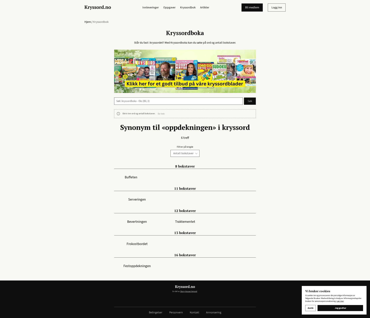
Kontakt (194, 312)
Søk (250, 101)
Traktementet (185, 221)
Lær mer (340, 301)
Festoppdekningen (137, 266)
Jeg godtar (340, 308)
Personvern (176, 312)
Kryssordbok (188, 7)
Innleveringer (150, 7)
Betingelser (155, 312)
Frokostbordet (137, 243)
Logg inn (276, 7)
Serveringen (137, 199)
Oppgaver (169, 7)
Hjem (87, 22)
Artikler (204, 7)
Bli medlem (252, 7)
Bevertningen (137, 221)
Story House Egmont (188, 291)
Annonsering (213, 312)
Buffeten (131, 177)
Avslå (310, 308)
